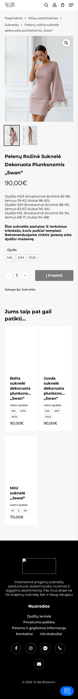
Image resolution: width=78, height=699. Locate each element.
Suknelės (28, 289)
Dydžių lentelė (39, 616)
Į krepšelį (54, 275)
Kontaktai (24, 634)
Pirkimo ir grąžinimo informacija (39, 628)
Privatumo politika (39, 622)
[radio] (10, 258)
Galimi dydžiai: (19, 405)
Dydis (12, 250)
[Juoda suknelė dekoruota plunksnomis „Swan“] (54, 349)
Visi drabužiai (51, 634)
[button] (71, 5)
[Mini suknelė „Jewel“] (21, 458)
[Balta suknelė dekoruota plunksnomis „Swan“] (21, 349)
